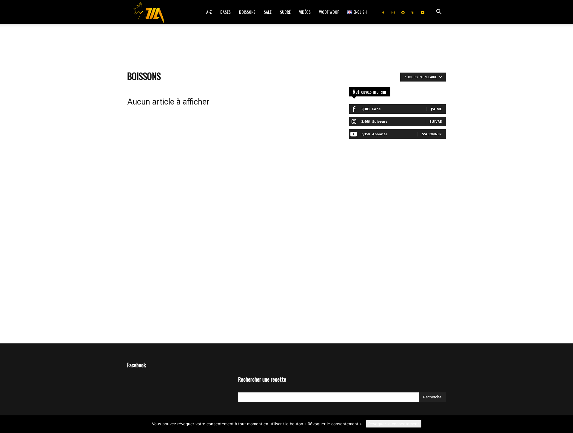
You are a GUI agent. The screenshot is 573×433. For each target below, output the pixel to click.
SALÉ (268, 12)
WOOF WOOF (329, 12)
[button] (439, 12)
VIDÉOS (305, 12)
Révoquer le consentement (393, 423)
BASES (225, 12)
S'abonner (432, 134)
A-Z (209, 12)
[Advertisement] (286, 44)
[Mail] (402, 12)
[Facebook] (383, 12)
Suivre (435, 121)
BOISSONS (247, 12)
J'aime (436, 109)
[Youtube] (422, 12)
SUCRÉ (285, 12)
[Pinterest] (412, 12)
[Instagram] (393, 12)
